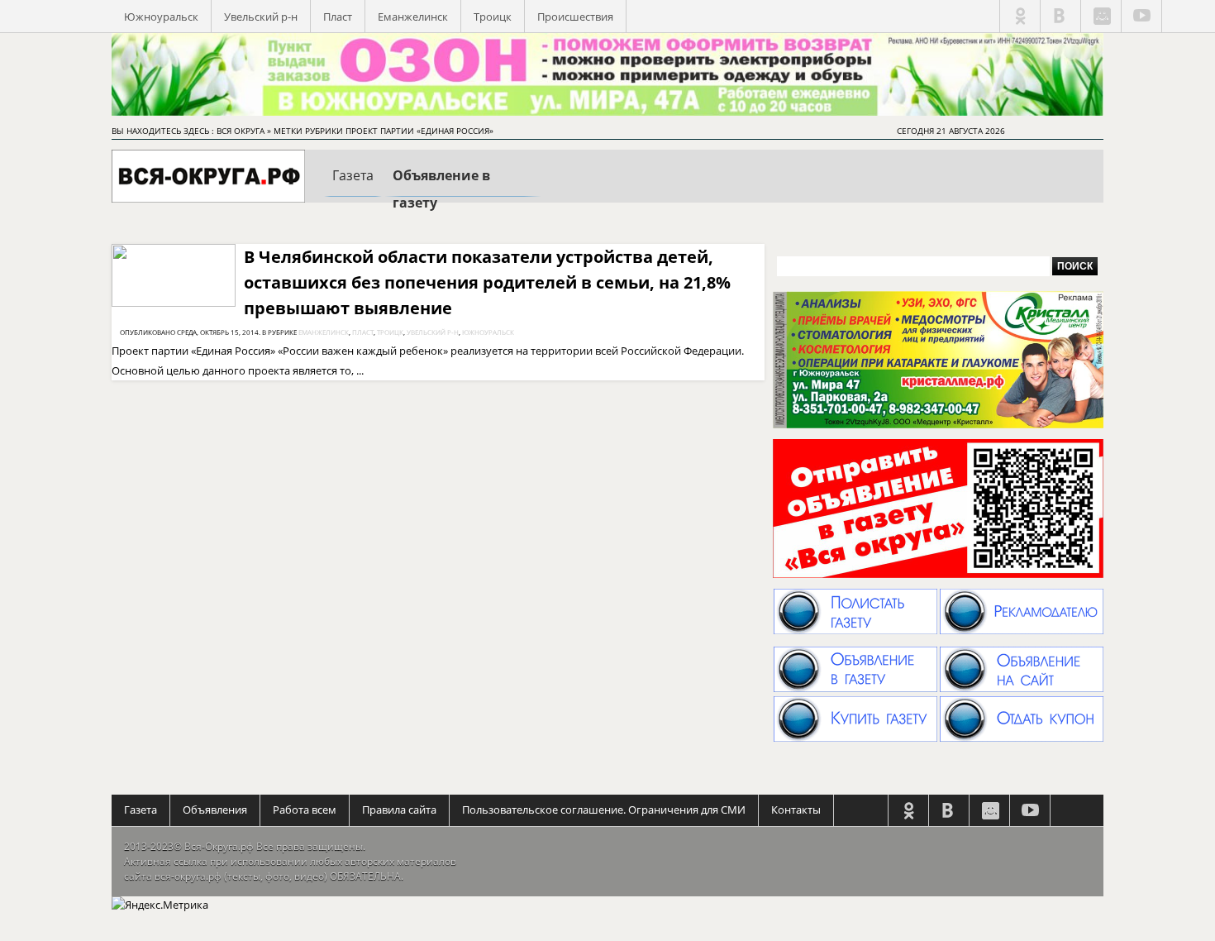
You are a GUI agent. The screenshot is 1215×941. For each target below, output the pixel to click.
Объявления (215, 809)
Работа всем (304, 809)
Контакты (796, 809)
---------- (353, 189)
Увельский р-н (261, 16)
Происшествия (575, 16)
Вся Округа (240, 130)
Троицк (493, 16)
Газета (140, 809)
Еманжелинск (413, 16)
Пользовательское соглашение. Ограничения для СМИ (604, 809)
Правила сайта (399, 809)
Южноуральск (161, 16)
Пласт (337, 16)
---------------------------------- (463, 192)
